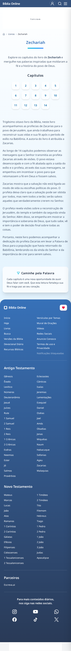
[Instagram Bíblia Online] (14, 611)
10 (55, 95)
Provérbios (10, 475)
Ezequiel (41, 402)
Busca (7, 333)
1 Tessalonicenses (14, 557)
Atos (6, 515)
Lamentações (44, 397)
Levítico (8, 386)
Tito (39, 505)
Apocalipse (43, 557)
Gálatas (8, 536)
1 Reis (7, 428)
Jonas (40, 434)
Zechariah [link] (22, 34)
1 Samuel (9, 418)
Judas (40, 552)
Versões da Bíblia (13, 338)
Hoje (6, 323)
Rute (6, 413)
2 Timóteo (42, 500)
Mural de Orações (47, 323)
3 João (40, 547)
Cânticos (41, 381)
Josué (7, 402)
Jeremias (41, 392)
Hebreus (41, 515)
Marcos (8, 500)
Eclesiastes (43, 376)
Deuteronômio (12, 397)
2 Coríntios (10, 531)
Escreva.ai (9, 584)
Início (7, 317)
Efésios (8, 542)
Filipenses (9, 547)
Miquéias (42, 439)
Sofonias (41, 454)
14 (45, 105)
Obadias (41, 428)
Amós (40, 423)
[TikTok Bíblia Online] (35, 619)
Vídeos (40, 328)
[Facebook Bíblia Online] (14, 619)
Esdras (7, 449)
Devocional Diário (13, 344)
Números (9, 392)
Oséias (40, 413)
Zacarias (41, 465)
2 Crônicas (10, 444)
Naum (40, 444)
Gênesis (8, 376)
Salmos (8, 470)
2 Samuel (9, 423)
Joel (39, 418)
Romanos (9, 521)
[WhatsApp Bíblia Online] (56, 611)
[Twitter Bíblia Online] (56, 619)
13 (35, 105)
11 (15, 105)
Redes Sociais (44, 333)
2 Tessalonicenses (14, 563)
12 (25, 105)
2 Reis (7, 434)
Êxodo (7, 381)
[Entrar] (52, 4)
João (6, 510)
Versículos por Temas (48, 317)
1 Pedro (41, 526)
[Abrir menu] (65, 4)
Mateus (8, 494)
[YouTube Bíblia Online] (35, 611)
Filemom (41, 510)
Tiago (40, 521)
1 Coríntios (10, 526)
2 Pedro (41, 531)
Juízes (7, 407)
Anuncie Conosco (46, 338)
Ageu (40, 460)
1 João (40, 536)
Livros (11, 34)
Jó (5, 465)
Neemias (9, 454)
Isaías (40, 386)
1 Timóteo (42, 494)
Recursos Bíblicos (13, 349)
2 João (40, 542)
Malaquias (42, 470)
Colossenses (11, 552)
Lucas (7, 505)
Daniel (40, 407)
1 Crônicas (10, 439)
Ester (7, 460)
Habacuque (43, 449)
